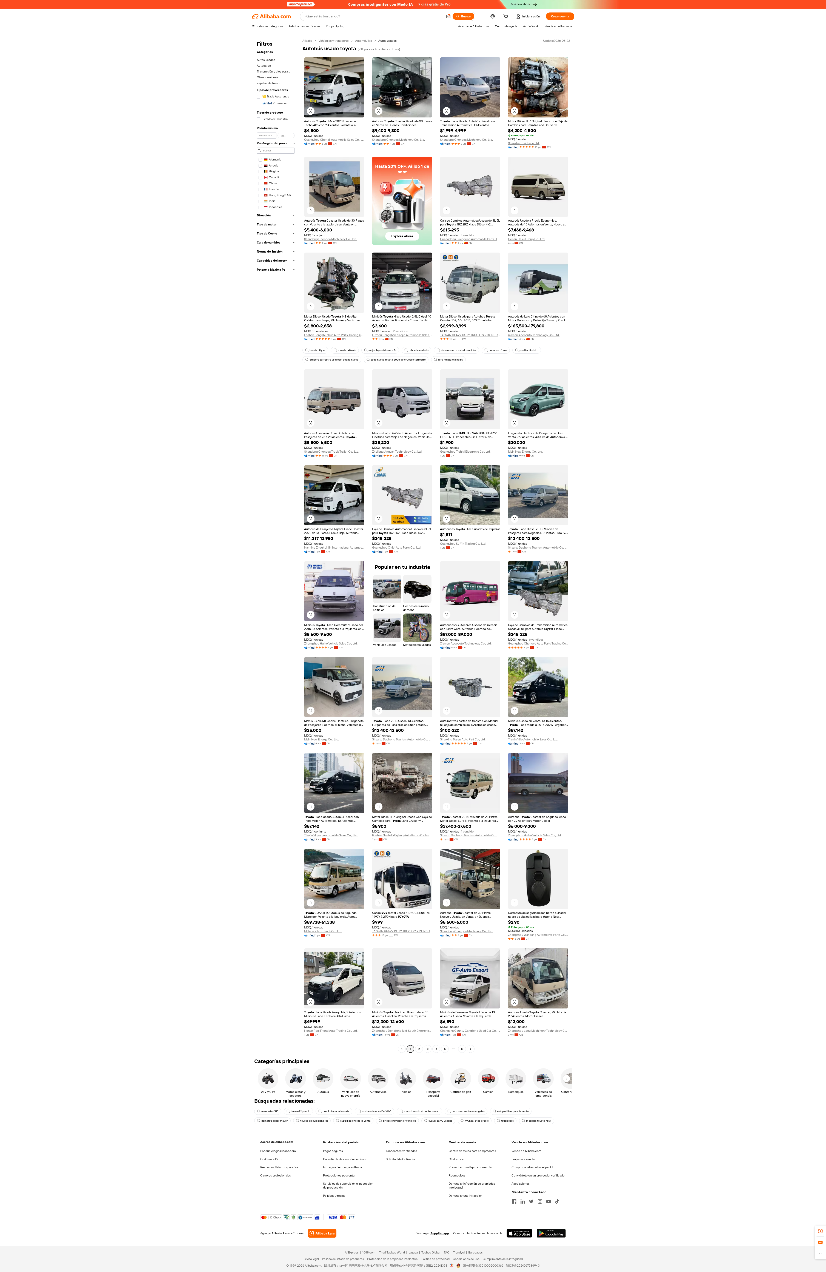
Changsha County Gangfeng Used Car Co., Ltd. (470, 1030)
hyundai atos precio (477, 1120)
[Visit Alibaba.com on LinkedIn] (522, 1201)
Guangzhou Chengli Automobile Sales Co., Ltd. (334, 139)
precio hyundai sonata (336, 1111)
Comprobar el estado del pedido (533, 1167)
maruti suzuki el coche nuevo (421, 1111)
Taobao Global (430, 1252)
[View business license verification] (452, 1265)
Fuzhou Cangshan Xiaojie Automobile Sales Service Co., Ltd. (402, 335)
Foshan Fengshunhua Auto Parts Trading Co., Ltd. (334, 335)
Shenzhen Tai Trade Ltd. (523, 143)
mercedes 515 (269, 1111)
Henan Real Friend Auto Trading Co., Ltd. (331, 1030)
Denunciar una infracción (465, 1195)
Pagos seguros (333, 1151)
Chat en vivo (457, 1159)
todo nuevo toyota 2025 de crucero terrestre (398, 359)
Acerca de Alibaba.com (276, 1142)
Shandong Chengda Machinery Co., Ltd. (398, 139)
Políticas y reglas (334, 1195)
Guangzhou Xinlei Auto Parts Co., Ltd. (396, 547)
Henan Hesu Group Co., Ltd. (526, 239)
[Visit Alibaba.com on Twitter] (531, 1201)
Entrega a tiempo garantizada (342, 1167)
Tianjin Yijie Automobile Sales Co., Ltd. (533, 739)
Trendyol (459, 1252)
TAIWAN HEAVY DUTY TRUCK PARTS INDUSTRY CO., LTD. (470, 335)
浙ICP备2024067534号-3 (523, 1265)
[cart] (506, 17)
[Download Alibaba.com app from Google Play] (551, 1233)
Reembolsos (457, 1175)
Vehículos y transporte (334, 40)
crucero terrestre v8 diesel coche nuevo (334, 359)
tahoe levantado (418, 350)
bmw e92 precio (300, 1111)
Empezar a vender (523, 1159)
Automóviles (363, 40)
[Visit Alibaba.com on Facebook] (514, 1201)
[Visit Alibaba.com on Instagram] (539, 1201)
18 (462, 1048)
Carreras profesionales (275, 1175)
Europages (475, 1252)
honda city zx (317, 350)
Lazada (413, 1252)
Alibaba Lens (281, 1233)
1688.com (368, 1252)
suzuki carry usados (440, 1120)
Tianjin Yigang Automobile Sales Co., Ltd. (331, 835)
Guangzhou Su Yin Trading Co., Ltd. (463, 543)
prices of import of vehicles (399, 1120)
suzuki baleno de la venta (355, 1120)
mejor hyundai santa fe (382, 350)
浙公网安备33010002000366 (483, 1265)
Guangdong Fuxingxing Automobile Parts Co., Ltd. (470, 239)
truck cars (507, 1120)
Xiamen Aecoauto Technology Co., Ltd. (533, 335)
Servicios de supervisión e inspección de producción (348, 1185)
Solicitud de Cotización (401, 1159)
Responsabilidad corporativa (279, 1167)
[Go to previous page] (402, 1049)
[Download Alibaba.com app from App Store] (519, 1233)
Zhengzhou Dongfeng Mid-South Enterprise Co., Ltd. (402, 1030)
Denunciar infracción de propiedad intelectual (472, 1185)
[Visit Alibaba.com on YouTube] (548, 1201)
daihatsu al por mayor (274, 1120)
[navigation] (275, 545)
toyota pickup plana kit (314, 1120)
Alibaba (307, 40)
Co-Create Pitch (271, 1159)
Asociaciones (521, 1183)
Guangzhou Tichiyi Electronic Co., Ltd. (465, 451)
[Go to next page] (471, 1049)
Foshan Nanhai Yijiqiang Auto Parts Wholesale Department (402, 835)
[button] (448, 16)
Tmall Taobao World (392, 1252)
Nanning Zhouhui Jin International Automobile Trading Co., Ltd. (334, 547)
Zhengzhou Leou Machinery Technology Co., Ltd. (538, 1030)
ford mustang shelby (450, 359)
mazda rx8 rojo (347, 350)
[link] (820, 1231)
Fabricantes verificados (401, 1151)
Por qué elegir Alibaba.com (278, 1151)
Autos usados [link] (387, 40)
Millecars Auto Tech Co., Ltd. (323, 931)
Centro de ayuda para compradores (472, 1151)
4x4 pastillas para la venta (513, 1111)
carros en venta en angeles (468, 1111)
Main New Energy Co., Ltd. (525, 451)
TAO (446, 1252)
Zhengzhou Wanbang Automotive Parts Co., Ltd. (538, 934)
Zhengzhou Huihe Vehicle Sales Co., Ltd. (331, 643)
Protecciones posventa (338, 1175)
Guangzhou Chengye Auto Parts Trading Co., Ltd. (538, 643)
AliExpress (352, 1252)
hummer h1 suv (498, 350)
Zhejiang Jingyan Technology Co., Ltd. (397, 451)
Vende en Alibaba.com (526, 1151)
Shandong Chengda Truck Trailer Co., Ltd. (331, 451)
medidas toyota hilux (538, 1120)
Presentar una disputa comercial (470, 1167)
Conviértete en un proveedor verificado (538, 1175)
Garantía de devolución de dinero (345, 1159)
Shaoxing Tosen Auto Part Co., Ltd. (462, 739)
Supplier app (439, 1233)
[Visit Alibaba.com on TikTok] (557, 1201)
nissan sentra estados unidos (458, 350)
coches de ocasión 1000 (376, 1111)
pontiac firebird (528, 350)
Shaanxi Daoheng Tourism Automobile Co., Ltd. (538, 547)
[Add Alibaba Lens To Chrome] (322, 1233)
